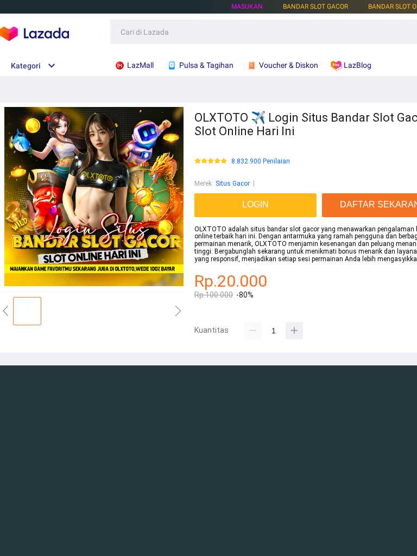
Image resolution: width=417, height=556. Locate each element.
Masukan (247, 6)
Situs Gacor (233, 183)
